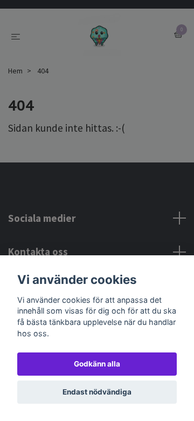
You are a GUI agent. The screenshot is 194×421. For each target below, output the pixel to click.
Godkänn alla (97, 363)
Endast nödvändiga (97, 392)
